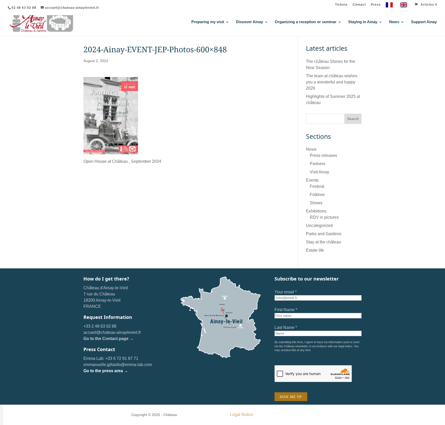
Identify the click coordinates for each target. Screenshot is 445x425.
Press (376, 4)
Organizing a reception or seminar (305, 22)
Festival (317, 186)
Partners (317, 164)
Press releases (323, 155)
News (394, 22)
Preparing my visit (207, 22)
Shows (316, 203)
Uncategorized (319, 225)
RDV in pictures (324, 217)
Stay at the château (323, 242)
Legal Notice (241, 414)
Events (312, 180)
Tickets (341, 4)
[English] (405, 6)
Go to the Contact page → (108, 338)
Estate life (315, 250)
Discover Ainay (249, 22)
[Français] (390, 6)
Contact (359, 4)
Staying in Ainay (362, 22)
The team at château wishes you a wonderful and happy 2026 (331, 82)
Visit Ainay (319, 172)
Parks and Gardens (323, 234)
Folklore (317, 194)
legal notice (345, 346)
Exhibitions (316, 211)
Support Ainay (424, 22)
